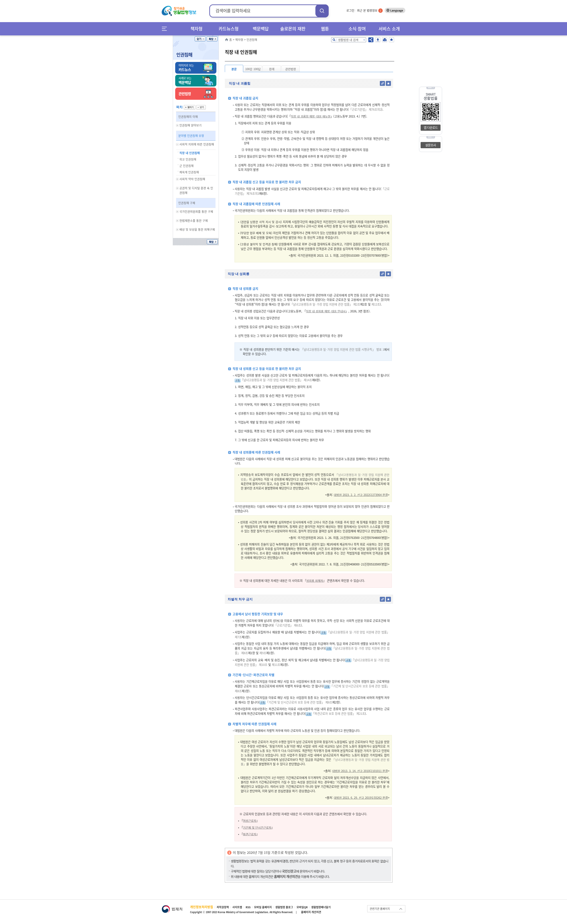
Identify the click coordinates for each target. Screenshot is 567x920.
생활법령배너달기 (321, 907)
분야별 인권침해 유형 (191, 135)
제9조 (262, 653)
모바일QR (302, 907)
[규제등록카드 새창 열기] (238, 380)
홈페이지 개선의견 (311, 912)
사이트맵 (237, 907)
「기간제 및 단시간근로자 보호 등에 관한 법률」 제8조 (299, 702)
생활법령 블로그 (284, 907)
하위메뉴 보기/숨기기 (177, 125)
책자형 (196, 28)
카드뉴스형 (229, 28)
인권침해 (184, 54)
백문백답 (261, 28)
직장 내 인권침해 (189, 153)
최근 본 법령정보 (369, 10)
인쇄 (384, 39)
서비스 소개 (389, 28)
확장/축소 (212, 38)
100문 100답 (253, 69)
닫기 (200, 38)
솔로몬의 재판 (292, 28)
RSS (248, 907)
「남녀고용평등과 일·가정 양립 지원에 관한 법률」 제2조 (325, 304)
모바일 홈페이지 (263, 907)
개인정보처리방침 (201, 907)
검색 (322, 10)
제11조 (275, 665)
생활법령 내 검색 (348, 40)
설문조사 (430, 145)
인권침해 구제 (186, 203)
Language (396, 10)
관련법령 (290, 69)
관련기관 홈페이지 (380, 909)
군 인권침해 (186, 165)
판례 (271, 69)
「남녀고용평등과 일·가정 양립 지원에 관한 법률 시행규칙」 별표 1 (342, 349)
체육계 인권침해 (189, 172)
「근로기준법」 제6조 (287, 625)
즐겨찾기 (391, 39)
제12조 (375, 304)
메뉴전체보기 (166, 29)
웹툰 (325, 28)
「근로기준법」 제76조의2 (365, 109)
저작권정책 (223, 907)
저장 (377, 39)
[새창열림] (172, 907)
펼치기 (189, 107)
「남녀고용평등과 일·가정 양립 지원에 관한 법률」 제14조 (276, 380)
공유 (370, 39)
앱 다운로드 (431, 127)
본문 (234, 69)
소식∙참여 (357, 28)
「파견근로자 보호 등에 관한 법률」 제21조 (338, 713)
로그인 (350, 10)
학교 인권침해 (187, 159)
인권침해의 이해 (188, 116)
